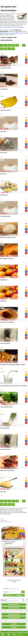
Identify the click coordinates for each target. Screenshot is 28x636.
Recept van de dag (13, 604)
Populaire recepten (14, 617)
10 (1, 49)
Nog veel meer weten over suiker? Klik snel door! (12, 27)
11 (5, 49)
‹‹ (1, 45)
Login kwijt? (8, 595)
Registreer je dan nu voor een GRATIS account (12, 33)
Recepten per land (13, 614)
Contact (17, 631)
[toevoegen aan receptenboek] (26, 57)
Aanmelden (19, 595)
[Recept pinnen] (26, 62)
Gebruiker (5, 588)
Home (2, 518)
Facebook (14, 624)
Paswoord (5, 592)
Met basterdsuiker (6, 522)
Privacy (20, 631)
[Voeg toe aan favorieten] (26, 54)
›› (13, 49)
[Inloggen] (23, 592)
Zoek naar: (4, 600)
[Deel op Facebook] (26, 60)
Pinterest (14, 627)
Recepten (4, 520)
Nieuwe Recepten (14, 608)
